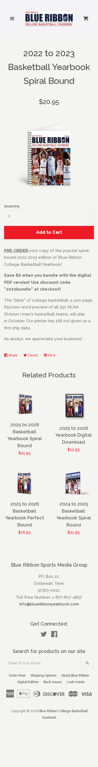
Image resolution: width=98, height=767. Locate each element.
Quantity (12, 206)
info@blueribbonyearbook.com (49, 604)
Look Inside (76, 682)
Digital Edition (28, 682)
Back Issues (53, 682)
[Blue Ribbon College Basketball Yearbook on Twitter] (44, 635)
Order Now (17, 675)
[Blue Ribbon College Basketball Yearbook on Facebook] (54, 635)
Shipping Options (43, 675)
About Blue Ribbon (75, 675)
